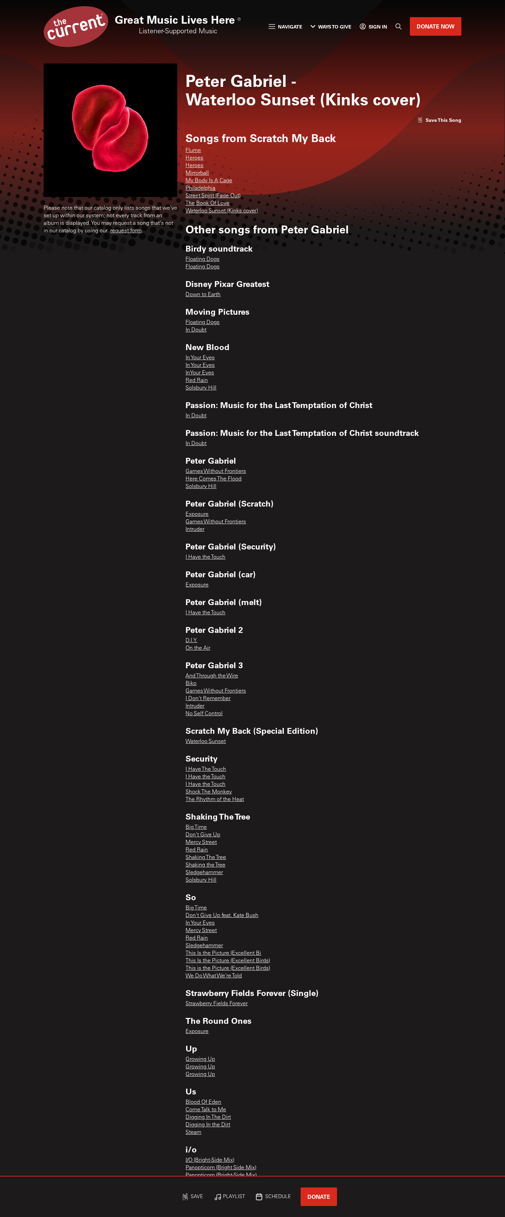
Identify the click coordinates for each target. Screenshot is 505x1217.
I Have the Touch (205, 557)
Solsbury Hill (201, 388)
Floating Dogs (203, 259)
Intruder (195, 529)
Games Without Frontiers (216, 471)
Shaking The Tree (206, 857)
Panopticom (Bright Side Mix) (221, 1168)
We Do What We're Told (214, 976)
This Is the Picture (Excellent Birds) (228, 961)
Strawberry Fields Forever (217, 1004)
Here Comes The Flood (214, 479)
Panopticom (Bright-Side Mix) (221, 1175)
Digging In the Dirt (208, 1125)
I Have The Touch (206, 769)
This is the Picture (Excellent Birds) (228, 968)
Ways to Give (334, 26)
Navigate (290, 26)
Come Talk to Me (206, 1110)
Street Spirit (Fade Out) (213, 196)
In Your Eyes (200, 358)
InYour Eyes (200, 373)
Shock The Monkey (209, 792)
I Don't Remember (208, 699)
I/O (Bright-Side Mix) (210, 1160)
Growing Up (200, 1059)
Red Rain (197, 380)
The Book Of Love (207, 203)
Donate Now (435, 26)
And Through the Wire (212, 676)
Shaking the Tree (205, 865)
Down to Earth (203, 295)
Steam (193, 1132)
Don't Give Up (203, 835)
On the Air (198, 648)
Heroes (194, 158)
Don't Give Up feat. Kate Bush (222, 915)
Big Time (196, 827)
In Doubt (196, 330)
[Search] (398, 26)
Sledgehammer (204, 873)
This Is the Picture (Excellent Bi (223, 953)
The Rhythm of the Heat (215, 799)
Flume (193, 150)
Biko (191, 683)
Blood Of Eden (203, 1102)
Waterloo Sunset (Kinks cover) (222, 211)
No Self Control (204, 714)
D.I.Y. (191, 641)
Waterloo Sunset (206, 741)
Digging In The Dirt (208, 1117)
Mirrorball (197, 173)
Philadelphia (200, 188)
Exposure (197, 514)
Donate (318, 1196)
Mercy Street (201, 842)
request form (126, 231)
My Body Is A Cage (209, 181)
